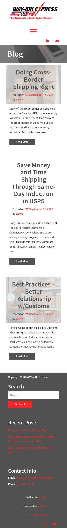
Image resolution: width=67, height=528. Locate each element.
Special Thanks (38, 515)
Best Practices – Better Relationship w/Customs (33, 295)
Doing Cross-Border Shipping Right (33, 79)
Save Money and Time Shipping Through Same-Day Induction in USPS (33, 183)
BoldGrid (42, 497)
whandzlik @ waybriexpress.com (34, 477)
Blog (15, 54)
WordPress (44, 506)
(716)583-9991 (25, 484)
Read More (22, 141)
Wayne (20, 99)
